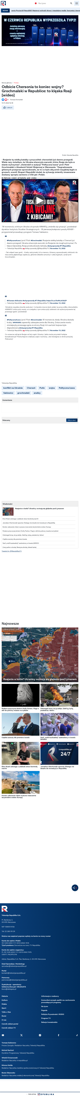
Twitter (21, 1035)
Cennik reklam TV (9, 1028)
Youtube (3, 1035)
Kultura (5, 1000)
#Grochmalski (36, 240)
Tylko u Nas (6, 1012)
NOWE (5, 10)
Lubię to (9, 107)
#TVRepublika (65, 246)
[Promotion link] (40, 30)
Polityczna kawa (67, 388)
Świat (4, 1016)
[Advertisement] (40, 1086)
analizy (37, 393)
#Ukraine (18, 301)
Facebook (58, 1035)
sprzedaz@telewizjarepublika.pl (14, 966)
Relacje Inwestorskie (49, 1022)
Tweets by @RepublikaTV (12, 551)
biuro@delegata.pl (9, 989)
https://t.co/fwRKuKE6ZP (56, 301)
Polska (16, 83)
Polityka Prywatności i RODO (52, 1014)
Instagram (40, 1035)
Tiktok (77, 1035)
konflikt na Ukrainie (13, 388)
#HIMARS (17, 322)
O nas (4, 1020)
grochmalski (23, 393)
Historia (5, 996)
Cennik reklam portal (10, 1024)
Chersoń (31, 388)
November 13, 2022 (57, 248)
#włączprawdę (53, 246)
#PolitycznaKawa (14, 240)
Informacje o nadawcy (50, 996)
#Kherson (11, 301)
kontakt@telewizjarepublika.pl (13, 973)
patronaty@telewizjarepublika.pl (14, 980)
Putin (42, 388)
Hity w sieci (72, 420)
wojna (52, 388)
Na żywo (42, 3)
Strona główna (7, 83)
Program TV (46, 1018)
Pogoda (44, 1010)
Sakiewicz (8, 393)
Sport (4, 1008)
